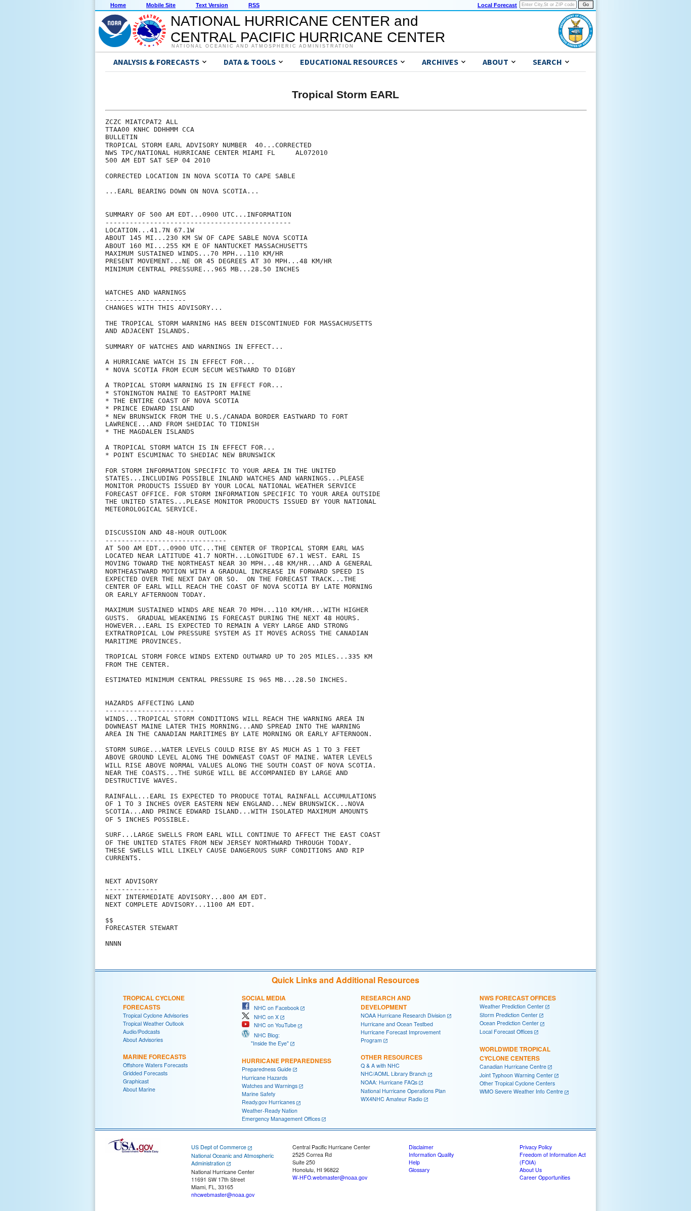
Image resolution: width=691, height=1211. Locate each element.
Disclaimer (421, 1147)
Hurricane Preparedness (286, 1060)
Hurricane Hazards (264, 1077)
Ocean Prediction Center (509, 1023)
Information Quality (431, 1154)
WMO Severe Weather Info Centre (521, 1091)
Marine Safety (258, 1094)
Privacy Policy (536, 1147)
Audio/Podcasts (141, 1031)
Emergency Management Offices (281, 1118)
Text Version (212, 5)
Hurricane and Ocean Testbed (397, 1024)
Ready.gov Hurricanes (268, 1102)
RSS (254, 5)
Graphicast (136, 1081)
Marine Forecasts (154, 1056)
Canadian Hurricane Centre (513, 1066)
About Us (531, 1170)
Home (118, 5)
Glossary (419, 1170)
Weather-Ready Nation (269, 1110)
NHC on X (264, 1017)
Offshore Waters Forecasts (155, 1065)
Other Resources (391, 1057)
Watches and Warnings (269, 1085)
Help (414, 1162)
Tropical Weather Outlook (153, 1023)
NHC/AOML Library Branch (393, 1073)
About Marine (139, 1089)
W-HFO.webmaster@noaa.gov (329, 1177)
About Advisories (143, 1039)
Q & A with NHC (380, 1065)
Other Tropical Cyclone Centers (517, 1083)
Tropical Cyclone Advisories (155, 1015)
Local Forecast (497, 5)
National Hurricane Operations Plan (403, 1091)
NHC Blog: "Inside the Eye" (265, 1039)
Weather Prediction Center (512, 1006)
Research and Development (386, 1002)
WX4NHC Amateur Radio (391, 1099)
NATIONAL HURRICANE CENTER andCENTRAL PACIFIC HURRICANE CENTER (307, 29)
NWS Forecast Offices (518, 997)
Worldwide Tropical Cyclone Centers (515, 1053)
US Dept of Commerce (218, 1147)
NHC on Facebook (274, 1008)
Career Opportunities (545, 1177)
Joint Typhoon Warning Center (516, 1075)
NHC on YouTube (272, 1025)
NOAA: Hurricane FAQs (389, 1082)
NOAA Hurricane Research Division (403, 1015)
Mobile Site (161, 5)
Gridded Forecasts (145, 1073)
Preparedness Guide (266, 1069)
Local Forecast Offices (506, 1031)
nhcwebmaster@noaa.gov (222, 1194)
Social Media (264, 997)
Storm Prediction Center (509, 1015)
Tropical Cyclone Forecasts (154, 1002)
